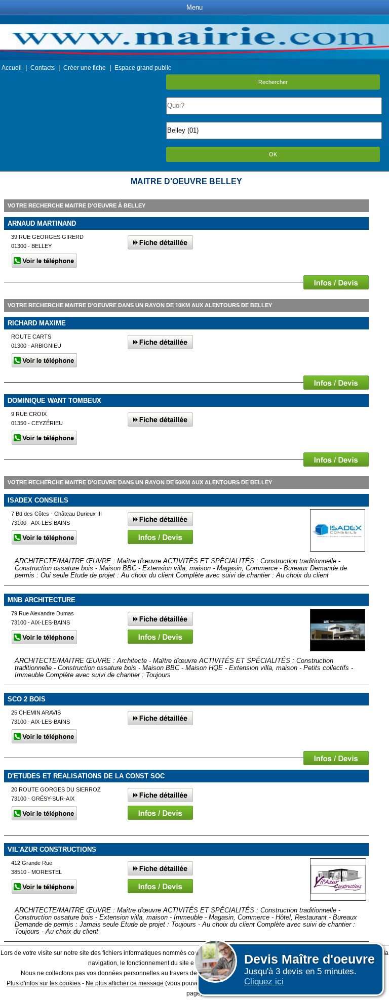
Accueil (12, 67)
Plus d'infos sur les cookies (44, 983)
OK (273, 154)
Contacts (42, 67)
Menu (194, 7)
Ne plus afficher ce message (125, 983)
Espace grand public (142, 67)
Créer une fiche (84, 67)
